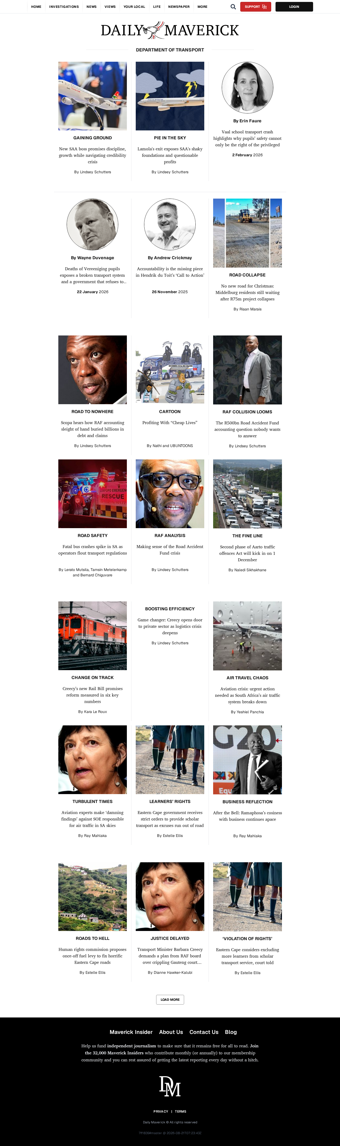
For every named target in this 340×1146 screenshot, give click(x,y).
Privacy (160, 1111)
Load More (170, 1000)
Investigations (64, 7)
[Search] (233, 6)
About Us (171, 1032)
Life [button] (156, 7)
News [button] (91, 7)
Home (36, 7)
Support (252, 7)
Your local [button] (134, 7)
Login (294, 7)
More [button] (202, 7)
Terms (181, 1111)
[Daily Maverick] (170, 30)
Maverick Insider (131, 1032)
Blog (231, 1032)
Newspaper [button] (178, 7)
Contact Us (204, 1032)
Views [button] (110, 7)
